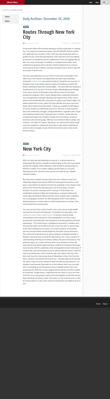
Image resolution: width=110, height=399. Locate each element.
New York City (37, 148)
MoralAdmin (76, 43)
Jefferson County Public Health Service (38, 215)
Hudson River (36, 81)
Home (90, 2)
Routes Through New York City (49, 34)
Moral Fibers (12, 2)
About (97, 2)
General (26, 26)
